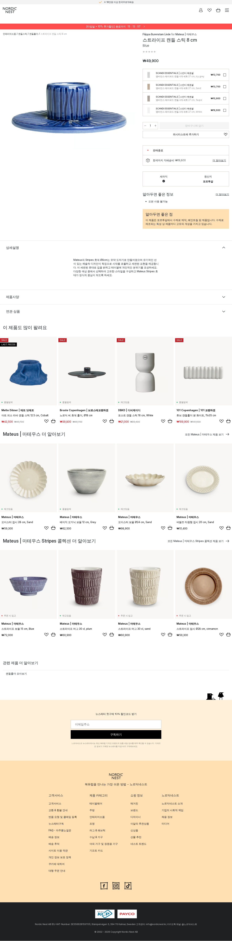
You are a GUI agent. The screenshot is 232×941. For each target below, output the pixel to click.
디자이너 (135, 817)
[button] (149, 52)
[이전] (6, 108)
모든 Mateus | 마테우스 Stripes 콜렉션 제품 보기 (196, 541)
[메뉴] (227, 10)
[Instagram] (116, 885)
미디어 (165, 823)
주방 (92, 810)
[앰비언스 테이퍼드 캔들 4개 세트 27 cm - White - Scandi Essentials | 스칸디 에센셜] (148, 110)
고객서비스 (55, 803)
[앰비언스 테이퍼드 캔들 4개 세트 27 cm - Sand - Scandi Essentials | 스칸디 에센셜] (148, 86)
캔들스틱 (22, 34)
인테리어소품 (9, 34)
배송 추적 (54, 843)
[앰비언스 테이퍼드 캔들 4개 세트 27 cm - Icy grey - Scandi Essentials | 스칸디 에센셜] (148, 75)
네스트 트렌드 (138, 843)
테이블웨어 (96, 803)
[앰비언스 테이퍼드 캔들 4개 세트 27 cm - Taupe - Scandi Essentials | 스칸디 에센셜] (148, 98)
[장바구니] (218, 10)
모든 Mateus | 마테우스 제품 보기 (204, 434)
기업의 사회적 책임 (172, 810)
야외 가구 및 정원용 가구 (104, 843)
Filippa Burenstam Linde (157, 34)
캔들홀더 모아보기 (16, 673)
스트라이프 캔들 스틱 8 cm (53, 34)
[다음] (131, 108)
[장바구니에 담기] (53, 421)
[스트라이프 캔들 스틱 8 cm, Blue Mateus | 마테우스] (69, 108)
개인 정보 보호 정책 (60, 857)
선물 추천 (135, 837)
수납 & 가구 (96, 837)
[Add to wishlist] (46, 421)
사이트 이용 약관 (58, 850)
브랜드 (134, 810)
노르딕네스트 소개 (172, 803)
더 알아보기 (219, 160)
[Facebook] (104, 885)
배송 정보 (54, 837)
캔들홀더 (33, 34)
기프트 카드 (96, 850)
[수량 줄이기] (145, 125)
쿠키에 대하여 (57, 864)
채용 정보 (167, 817)
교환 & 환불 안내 (58, 810)
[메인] (10, 10)
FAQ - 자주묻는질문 (60, 830)
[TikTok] (128, 885)
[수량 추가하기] (155, 125)
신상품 (134, 830)
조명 (92, 823)
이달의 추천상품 (139, 823)
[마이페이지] (200, 10)
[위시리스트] (209, 10)
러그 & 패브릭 (97, 830)
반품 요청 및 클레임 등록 (63, 817)
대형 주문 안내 (57, 870)
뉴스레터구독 (56, 823)
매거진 (134, 803)
